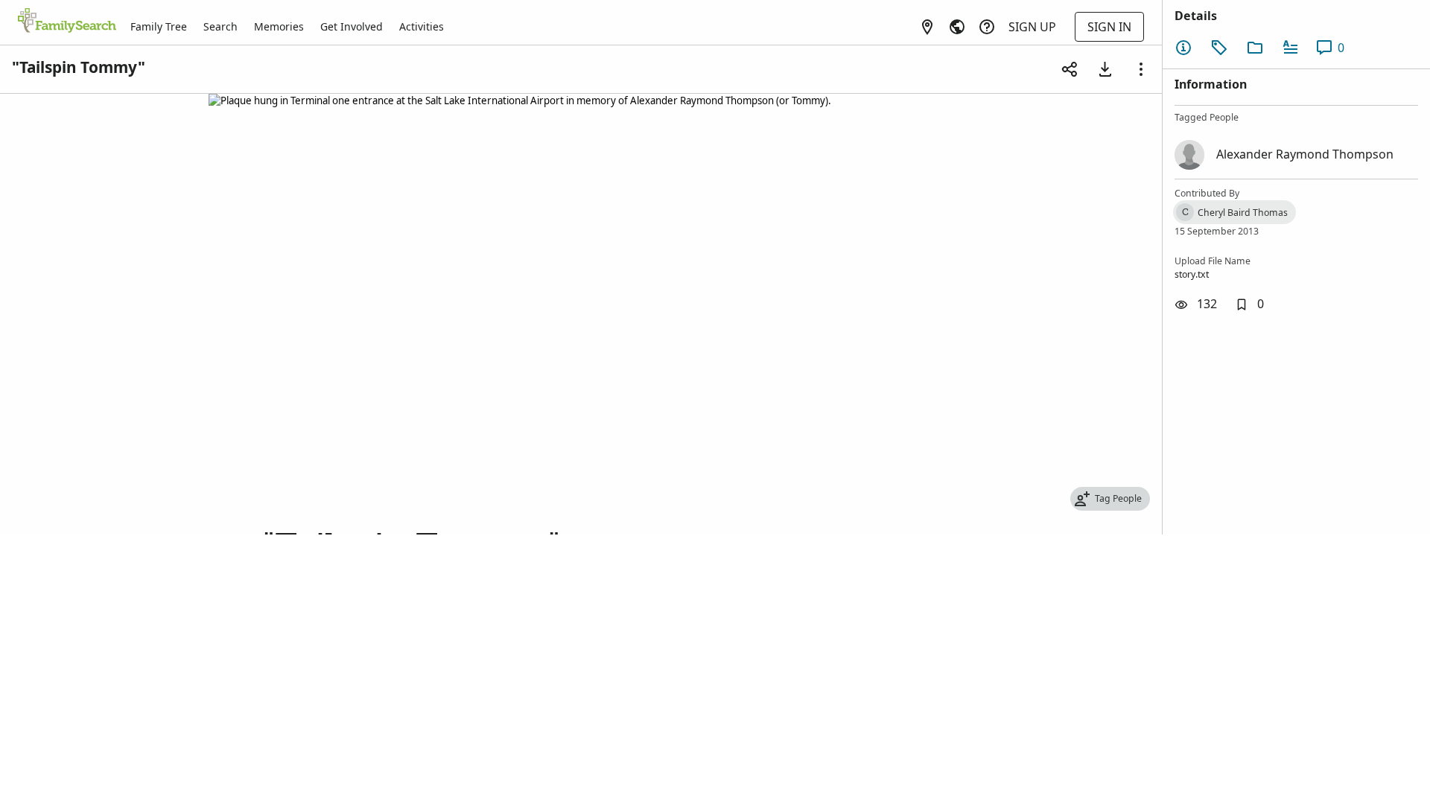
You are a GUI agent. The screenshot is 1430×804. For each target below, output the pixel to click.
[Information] (1183, 48)
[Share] (1069, 69)
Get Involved (351, 26)
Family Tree (158, 26)
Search (220, 26)
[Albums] (1255, 48)
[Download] (1105, 69)
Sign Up (1032, 27)
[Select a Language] (957, 27)
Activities (421, 26)
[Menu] (1141, 69)
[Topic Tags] (1219, 48)
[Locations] (927, 27)
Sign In (1109, 27)
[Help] (987, 27)
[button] (1249, 304)
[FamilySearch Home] (67, 21)
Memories (279, 26)
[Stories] (1291, 48)
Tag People (1118, 498)
